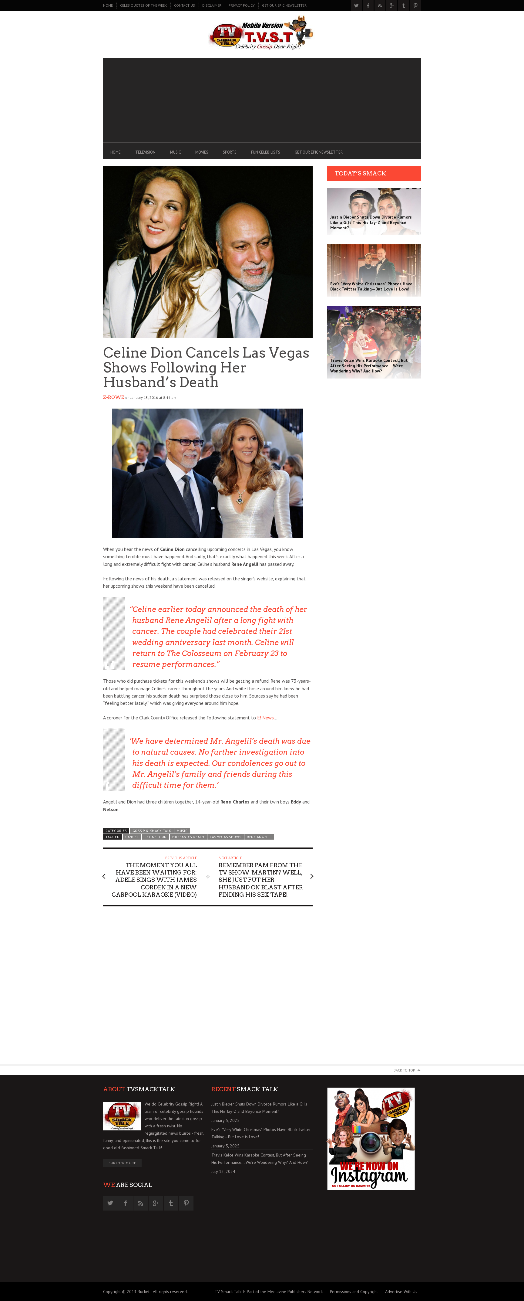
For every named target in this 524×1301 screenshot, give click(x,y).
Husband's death (188, 837)
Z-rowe (113, 397)
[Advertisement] (262, 100)
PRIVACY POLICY (242, 5)
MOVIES (201, 152)
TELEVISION (145, 152)
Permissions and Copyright (354, 1291)
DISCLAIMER (211, 5)
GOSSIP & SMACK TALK (152, 831)
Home (108, 5)
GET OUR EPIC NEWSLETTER (284, 5)
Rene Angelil (259, 837)
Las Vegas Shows (225, 837)
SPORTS (230, 152)
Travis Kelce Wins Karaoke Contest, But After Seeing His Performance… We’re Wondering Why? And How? (259, 1158)
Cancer (132, 837)
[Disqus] (208, 988)
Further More (122, 1162)
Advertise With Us (401, 1291)
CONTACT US (184, 5)
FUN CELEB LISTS (265, 152)
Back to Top (404, 1070)
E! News (265, 718)
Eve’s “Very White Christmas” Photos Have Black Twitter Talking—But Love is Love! (261, 1133)
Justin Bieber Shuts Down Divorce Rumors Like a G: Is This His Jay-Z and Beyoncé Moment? (259, 1107)
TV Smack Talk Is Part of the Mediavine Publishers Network (269, 1291)
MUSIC (175, 152)
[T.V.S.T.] (262, 32)
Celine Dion (155, 837)
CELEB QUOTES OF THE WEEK (143, 5)
